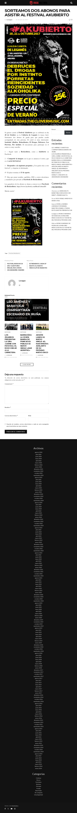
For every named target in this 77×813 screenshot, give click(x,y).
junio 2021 (38, 582)
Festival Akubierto (14, 253)
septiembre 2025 (39, 475)
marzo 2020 (38, 613)
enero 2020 (38, 617)
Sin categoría (38, 792)
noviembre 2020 (38, 596)
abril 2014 (38, 762)
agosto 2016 (38, 703)
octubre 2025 (39, 473)
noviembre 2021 (38, 571)
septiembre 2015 (39, 726)
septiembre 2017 (39, 676)
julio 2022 (38, 555)
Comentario (9, 384)
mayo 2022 (38, 559)
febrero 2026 (38, 465)
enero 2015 (38, 743)
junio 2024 (38, 507)
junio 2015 (38, 733)
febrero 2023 (38, 540)
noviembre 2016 (38, 697)
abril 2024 (38, 511)
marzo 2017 (38, 689)
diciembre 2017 (38, 670)
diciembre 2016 (38, 695)
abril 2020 (38, 611)
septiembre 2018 (39, 651)
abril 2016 (38, 712)
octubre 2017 (39, 674)
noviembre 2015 (38, 722)
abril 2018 (38, 661)
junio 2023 (38, 532)
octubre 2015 (39, 724)
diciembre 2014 (38, 745)
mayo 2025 (38, 483)
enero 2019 (38, 643)
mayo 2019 (38, 634)
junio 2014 (38, 758)
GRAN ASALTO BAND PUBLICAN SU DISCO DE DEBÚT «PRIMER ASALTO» (61, 193)
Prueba (38, 788)
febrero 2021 (38, 590)
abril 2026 (38, 460)
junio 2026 (38, 456)
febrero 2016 (38, 716)
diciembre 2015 (38, 720)
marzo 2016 (38, 714)
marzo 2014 (38, 764)
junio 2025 (38, 481)
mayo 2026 (38, 458)
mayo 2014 (38, 760)
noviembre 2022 (38, 546)
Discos (38, 780)
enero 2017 (38, 693)
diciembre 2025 (38, 469)
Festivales (39, 782)
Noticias (7, 332)
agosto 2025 (38, 477)
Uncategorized (38, 795)
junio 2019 (38, 632)
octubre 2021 (39, 574)
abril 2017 (38, 687)
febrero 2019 (38, 640)
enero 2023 (38, 542)
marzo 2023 (38, 538)
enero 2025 (38, 492)
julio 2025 (38, 479)
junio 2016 (38, 707)
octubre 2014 (39, 749)
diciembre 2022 (38, 544)
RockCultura (15, 806)
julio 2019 (38, 630)
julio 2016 (38, 705)
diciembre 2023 (38, 519)
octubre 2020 (39, 599)
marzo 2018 (38, 663)
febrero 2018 (38, 666)
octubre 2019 (39, 624)
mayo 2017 (38, 684)
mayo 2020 (38, 609)
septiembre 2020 (39, 601)
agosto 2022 (38, 553)
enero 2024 (38, 517)
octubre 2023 (39, 523)
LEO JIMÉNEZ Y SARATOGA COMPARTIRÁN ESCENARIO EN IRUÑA (61, 150)
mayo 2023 (38, 534)
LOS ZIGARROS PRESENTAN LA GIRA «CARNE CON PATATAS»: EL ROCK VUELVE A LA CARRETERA (11, 343)
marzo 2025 (38, 488)
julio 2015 (38, 730)
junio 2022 (38, 557)
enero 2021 (38, 592)
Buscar (54, 129)
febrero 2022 (38, 565)
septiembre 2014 (39, 751)
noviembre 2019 (38, 622)
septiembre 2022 (39, 550)
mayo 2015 (38, 735)
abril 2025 (38, 486)
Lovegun (9, 19)
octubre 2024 (39, 498)
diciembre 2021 (38, 569)
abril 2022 (38, 561)
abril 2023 (38, 536)
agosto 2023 (38, 527)
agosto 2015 (38, 728)
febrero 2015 (38, 741)
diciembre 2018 (38, 645)
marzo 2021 (38, 588)
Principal (38, 786)
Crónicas (38, 778)
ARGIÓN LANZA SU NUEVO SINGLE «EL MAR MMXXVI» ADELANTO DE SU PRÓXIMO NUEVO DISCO (42, 343)
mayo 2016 (38, 710)
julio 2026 (38, 454)
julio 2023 (38, 530)
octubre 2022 (39, 548)
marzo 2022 (38, 563)
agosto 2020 (38, 603)
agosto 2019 (38, 628)
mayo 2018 (38, 659)
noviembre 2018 (38, 647)
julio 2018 (38, 655)
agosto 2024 (38, 502)
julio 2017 (38, 680)
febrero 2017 (38, 691)
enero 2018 (38, 668)
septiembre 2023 (39, 525)
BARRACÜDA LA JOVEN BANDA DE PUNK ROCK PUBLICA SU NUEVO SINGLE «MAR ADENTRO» (26, 342)
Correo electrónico (11, 416)
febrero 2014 (38, 766)
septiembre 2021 (39, 576)
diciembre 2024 (38, 494)
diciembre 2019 (38, 620)
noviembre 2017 (38, 672)
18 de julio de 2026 (11, 357)
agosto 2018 (38, 653)
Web (29, 415)
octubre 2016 (39, 699)
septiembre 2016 (39, 701)
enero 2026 (38, 467)
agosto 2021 (38, 578)
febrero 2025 (38, 490)
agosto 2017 (38, 678)
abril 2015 (38, 737)
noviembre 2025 (38, 471)
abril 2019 (38, 636)
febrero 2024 (38, 515)
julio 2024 (38, 504)
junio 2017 (38, 682)
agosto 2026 (38, 452)
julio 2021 (38, 580)
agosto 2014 (38, 754)
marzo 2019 (38, 638)
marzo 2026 (38, 463)
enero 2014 (38, 768)
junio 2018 (38, 657)
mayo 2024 (38, 509)
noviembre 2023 (38, 521)
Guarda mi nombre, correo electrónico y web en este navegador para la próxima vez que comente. (28, 425)
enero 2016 (38, 718)
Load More (27, 364)
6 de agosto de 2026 (21, 317)
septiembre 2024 (39, 500)
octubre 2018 (39, 649)
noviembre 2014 (38, 747)
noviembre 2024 (38, 496)
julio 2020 (38, 605)
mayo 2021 (38, 584)
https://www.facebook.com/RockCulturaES (31, 186)
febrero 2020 (38, 615)
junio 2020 (38, 607)
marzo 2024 (38, 513)
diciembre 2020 (38, 594)
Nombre (8, 407)
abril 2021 (38, 586)
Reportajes (38, 790)
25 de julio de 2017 (22, 19)
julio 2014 (38, 756)
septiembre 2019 (39, 626)
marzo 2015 (38, 739)
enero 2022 (38, 567)
